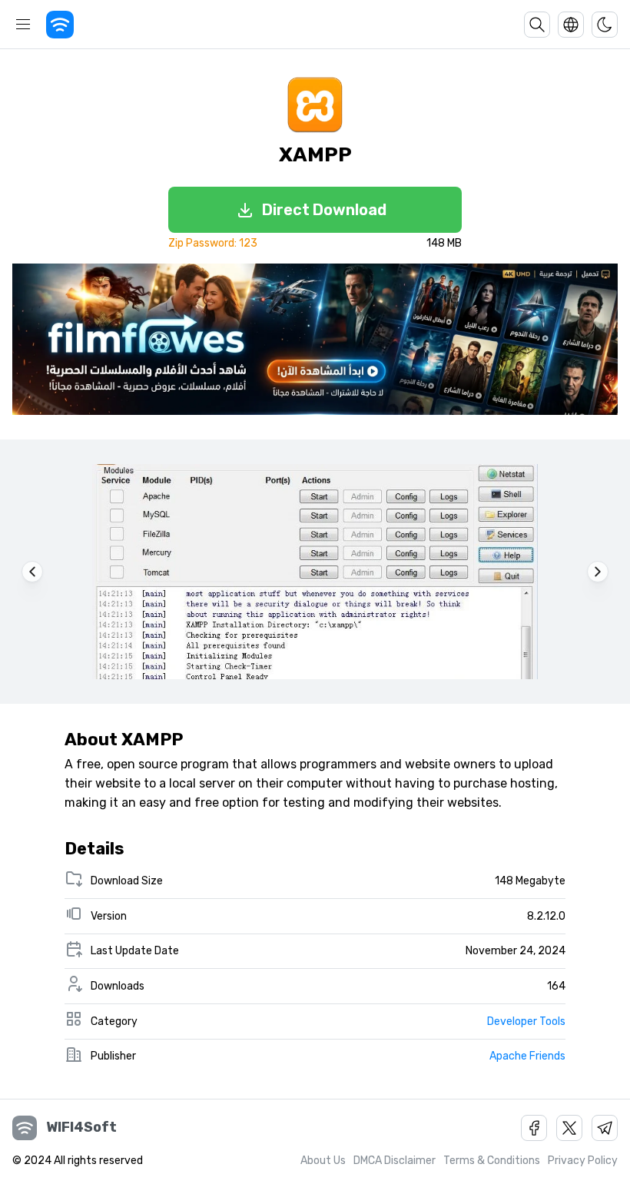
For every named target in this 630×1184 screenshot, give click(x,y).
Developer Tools (526, 1021)
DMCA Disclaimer (394, 1160)
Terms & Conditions (491, 1160)
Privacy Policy (583, 1160)
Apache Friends (527, 1056)
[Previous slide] (32, 571)
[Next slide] (597, 571)
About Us (323, 1160)
